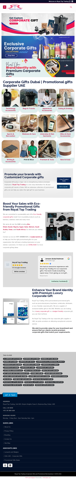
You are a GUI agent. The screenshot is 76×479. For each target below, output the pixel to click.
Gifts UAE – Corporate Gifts (13, 456)
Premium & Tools (47, 160)
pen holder (7, 379)
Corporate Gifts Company (50, 364)
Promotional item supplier (54, 382)
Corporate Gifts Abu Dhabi (12, 364)
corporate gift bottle (26, 361)
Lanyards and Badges (11, 452)
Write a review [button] (19, 272)
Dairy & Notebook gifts (32, 370)
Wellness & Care (29, 134)
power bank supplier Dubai (22, 379)
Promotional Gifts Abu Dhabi (13, 382)
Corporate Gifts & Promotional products (50, 361)
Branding (7, 435)
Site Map (7, 443)
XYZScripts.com (47, 477)
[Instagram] (5, 465)
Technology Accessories (11, 109)
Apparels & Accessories (47, 109)
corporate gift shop (27, 367)
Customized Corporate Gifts (13, 370)
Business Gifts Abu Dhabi (49, 358)
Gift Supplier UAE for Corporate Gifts (16, 373)
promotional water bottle (12, 385)
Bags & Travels (29, 108)
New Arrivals (65, 160)
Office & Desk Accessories (65, 135)
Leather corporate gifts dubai (39, 376)
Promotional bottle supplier (43, 379)
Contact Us (8, 439)
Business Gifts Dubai (10, 361)
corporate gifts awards (31, 364)
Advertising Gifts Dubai (31, 358)
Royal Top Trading (19, 185)
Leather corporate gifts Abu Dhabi (15, 376)
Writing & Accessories (11, 161)
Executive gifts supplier (50, 370)
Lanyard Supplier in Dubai (53, 373)
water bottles (28, 385)
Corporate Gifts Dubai (11, 367)
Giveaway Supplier (37, 373)
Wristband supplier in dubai (45, 385)
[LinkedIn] (10, 465)
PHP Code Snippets (30, 477)
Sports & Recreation (10, 135)
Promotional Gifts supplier (34, 382)
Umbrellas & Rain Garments (47, 135)
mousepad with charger (59, 376)
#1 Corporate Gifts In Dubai (12, 358)
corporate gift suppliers (45, 367)
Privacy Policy (8, 431)
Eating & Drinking (65, 108)
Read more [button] (46, 276)
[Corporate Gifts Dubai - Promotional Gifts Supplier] (15, 7)
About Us (7, 427)
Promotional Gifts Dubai (12, 460)
